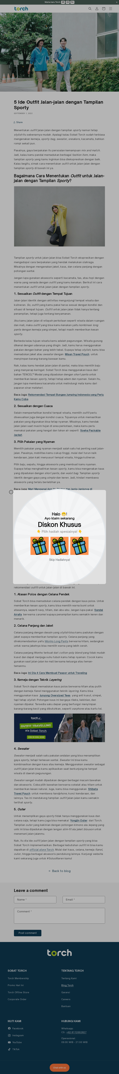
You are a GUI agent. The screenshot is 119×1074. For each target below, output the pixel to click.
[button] (40, 546)
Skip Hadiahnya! (59, 559)
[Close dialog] (11, 492)
